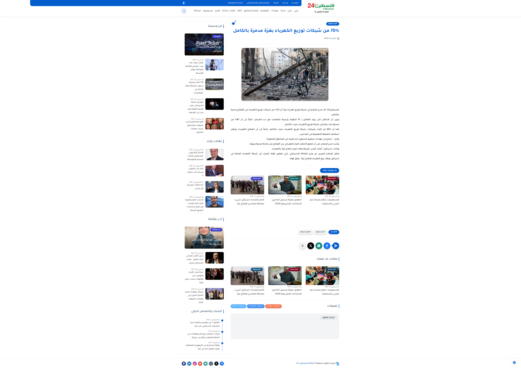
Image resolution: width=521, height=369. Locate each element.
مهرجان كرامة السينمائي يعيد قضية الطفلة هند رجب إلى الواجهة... (195, 107)
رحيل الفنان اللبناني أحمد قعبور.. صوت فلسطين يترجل (194, 259)
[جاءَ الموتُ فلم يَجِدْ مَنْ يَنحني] (214, 187)
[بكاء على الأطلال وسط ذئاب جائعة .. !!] (214, 170)
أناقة (239, 11)
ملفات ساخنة (228, 11)
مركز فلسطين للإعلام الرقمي (258, 3)
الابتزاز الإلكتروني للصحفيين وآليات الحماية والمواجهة (195, 156)
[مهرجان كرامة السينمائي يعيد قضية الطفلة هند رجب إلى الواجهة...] (214, 104)
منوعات (275, 11)
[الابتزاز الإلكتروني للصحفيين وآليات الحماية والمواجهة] (214, 154)
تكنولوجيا (264, 11)
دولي (289, 11)
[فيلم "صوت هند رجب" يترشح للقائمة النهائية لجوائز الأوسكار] (214, 64)
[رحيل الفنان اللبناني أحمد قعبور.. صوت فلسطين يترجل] (214, 258)
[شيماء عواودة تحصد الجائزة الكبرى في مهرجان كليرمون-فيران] (214, 294)
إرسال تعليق (328, 318)
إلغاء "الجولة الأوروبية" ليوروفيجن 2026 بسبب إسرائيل (209, 47)
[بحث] (184, 11)
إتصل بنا (295, 3)
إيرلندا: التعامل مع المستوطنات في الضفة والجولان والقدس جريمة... (204, 336)
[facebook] (183, 3)
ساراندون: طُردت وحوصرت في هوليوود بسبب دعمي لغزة (194, 277)
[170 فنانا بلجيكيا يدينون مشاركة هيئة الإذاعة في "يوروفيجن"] (214, 84)
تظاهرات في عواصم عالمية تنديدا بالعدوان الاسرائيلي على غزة (205, 324)
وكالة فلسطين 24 (304, 363)
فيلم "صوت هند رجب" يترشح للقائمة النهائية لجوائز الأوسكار (194, 68)
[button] (327, 245)
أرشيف (276, 3)
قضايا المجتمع (251, 11)
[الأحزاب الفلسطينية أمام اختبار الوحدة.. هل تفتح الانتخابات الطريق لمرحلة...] (214, 202)
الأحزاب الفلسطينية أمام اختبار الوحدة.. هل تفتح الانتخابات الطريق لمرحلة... (194, 205)
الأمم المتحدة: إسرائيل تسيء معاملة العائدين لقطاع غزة (249, 202)
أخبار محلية (332, 24)
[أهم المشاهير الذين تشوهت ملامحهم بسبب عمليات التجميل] (214, 123)
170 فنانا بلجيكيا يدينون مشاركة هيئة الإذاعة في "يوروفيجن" (194, 87)
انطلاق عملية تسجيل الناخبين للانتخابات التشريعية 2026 (287, 202)
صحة (283, 11)
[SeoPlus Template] (337, 363)
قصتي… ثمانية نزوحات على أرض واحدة (207, 242)
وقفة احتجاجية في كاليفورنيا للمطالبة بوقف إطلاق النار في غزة (203, 347)
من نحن (285, 3)
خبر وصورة (208, 11)
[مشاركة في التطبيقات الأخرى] (302, 245)
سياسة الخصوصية (235, 3)
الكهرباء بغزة (305, 232)
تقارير (217, 11)
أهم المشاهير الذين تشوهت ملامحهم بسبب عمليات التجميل (194, 127)
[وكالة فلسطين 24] (321, 8)
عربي (296, 11)
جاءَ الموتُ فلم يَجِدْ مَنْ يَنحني (195, 187)
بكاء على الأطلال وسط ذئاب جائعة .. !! (194, 172)
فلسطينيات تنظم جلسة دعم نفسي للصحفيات (324, 202)
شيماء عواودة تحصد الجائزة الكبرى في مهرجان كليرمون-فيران (194, 297)
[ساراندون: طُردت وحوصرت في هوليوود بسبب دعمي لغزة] (214, 274)
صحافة (197, 11)
